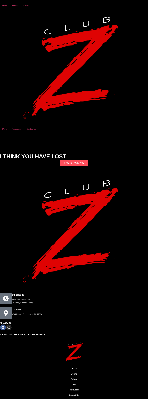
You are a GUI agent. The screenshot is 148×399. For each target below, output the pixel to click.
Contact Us (31, 129)
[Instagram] (9, 327)
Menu (4, 129)
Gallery (26, 5)
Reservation (17, 129)
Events (15, 5)
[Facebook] (3, 327)
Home (4, 5)
